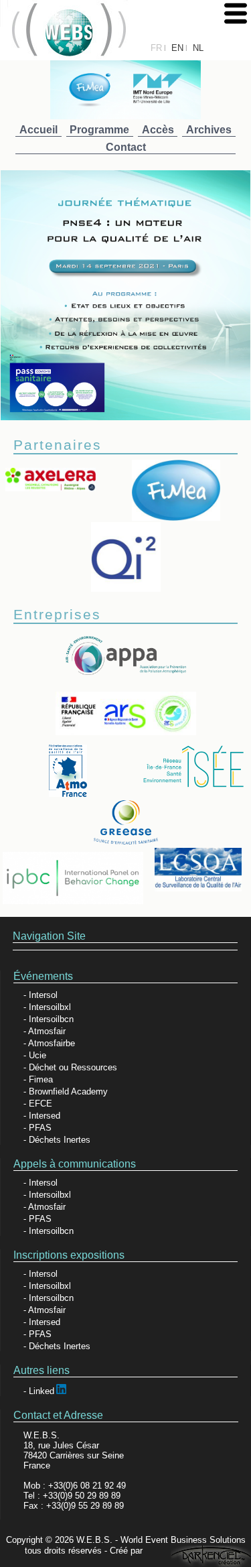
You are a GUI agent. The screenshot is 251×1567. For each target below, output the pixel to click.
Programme (99, 129)
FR (156, 48)
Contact (126, 147)
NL (198, 48)
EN (177, 48)
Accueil (38, 129)
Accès (158, 129)
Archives (209, 129)
